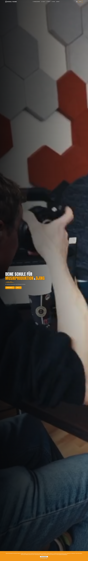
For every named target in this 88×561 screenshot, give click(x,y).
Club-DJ (43, 1)
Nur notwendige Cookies (44, 558)
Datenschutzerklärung (63, 554)
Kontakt (80, 1)
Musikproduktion (37, 1)
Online (54, 1)
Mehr (58, 1)
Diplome (49, 1)
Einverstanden (44, 556)
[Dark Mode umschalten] (77, 2)
